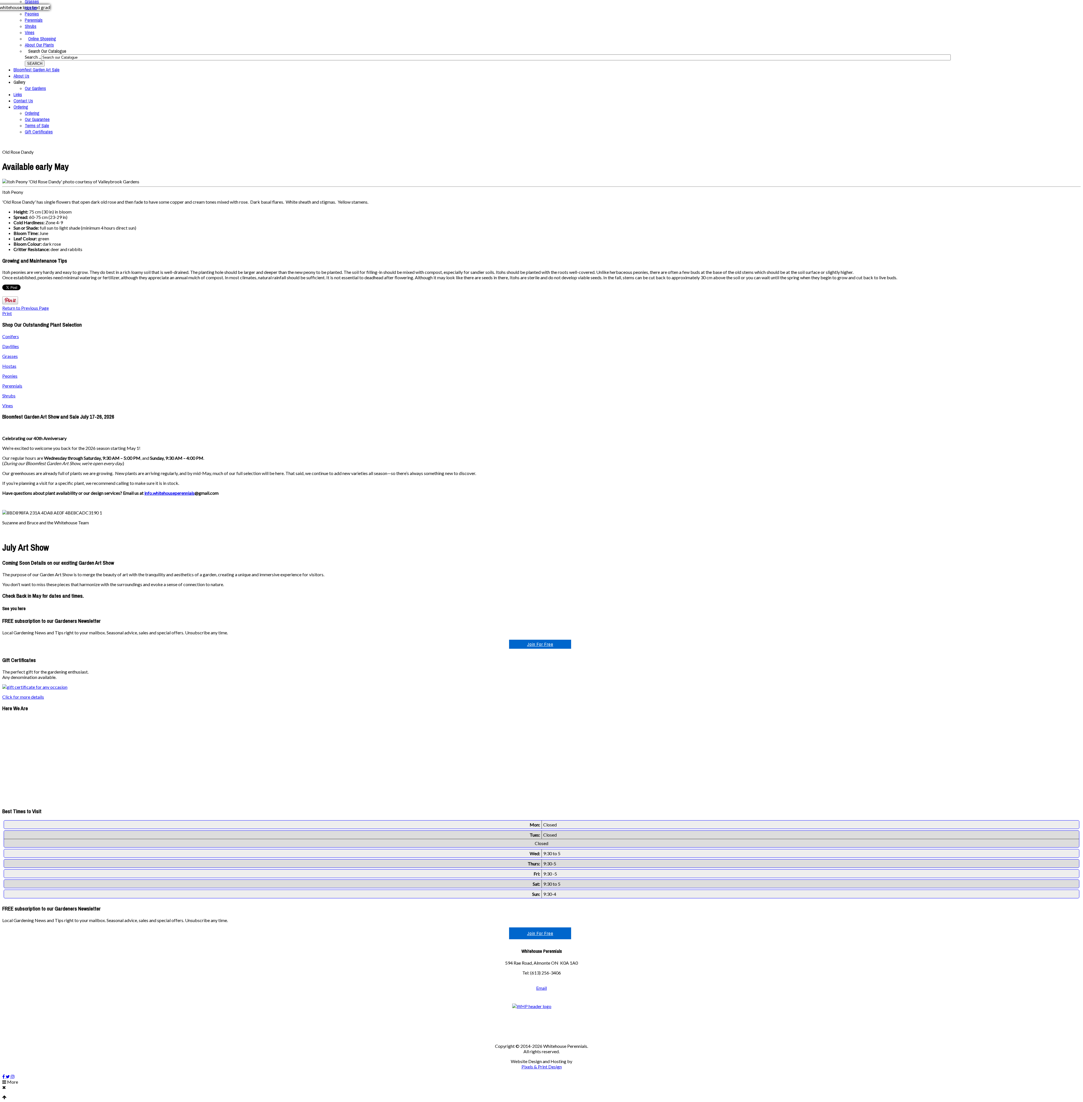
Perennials (34, 20)
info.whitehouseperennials (169, 493)
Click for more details (23, 697)
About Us (21, 76)
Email (541, 988)
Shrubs (30, 26)
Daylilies (10, 346)
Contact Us (23, 101)
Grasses (10, 356)
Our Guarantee (37, 119)
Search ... (33, 57)
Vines (29, 32)
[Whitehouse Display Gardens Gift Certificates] (34, 687)
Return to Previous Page (25, 308)
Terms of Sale (37, 125)
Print (7, 313)
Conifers (10, 336)
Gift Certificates (39, 132)
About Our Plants (39, 45)
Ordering (21, 107)
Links (18, 94)
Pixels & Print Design (541, 1066)
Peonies (32, 14)
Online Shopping (42, 39)
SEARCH (34, 63)
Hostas (31, 8)
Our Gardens (35, 88)
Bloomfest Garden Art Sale (37, 70)
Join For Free (540, 644)
